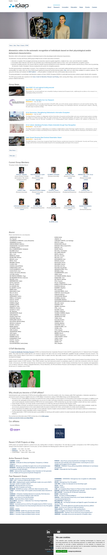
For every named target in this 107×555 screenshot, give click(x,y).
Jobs (14, 45)
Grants (22, 45)
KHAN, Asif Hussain (69, 190)
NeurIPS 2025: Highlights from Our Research (40, 100)
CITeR (26, 45)
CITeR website (45, 416)
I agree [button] (58, 551)
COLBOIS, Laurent (53, 190)
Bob (65, 70)
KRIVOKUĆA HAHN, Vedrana (37, 190)
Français (16, 1)
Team (18, 45)
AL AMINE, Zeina (53, 221)
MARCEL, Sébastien (21, 174)
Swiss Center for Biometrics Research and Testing (46, 76)
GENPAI (14, 449)
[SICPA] (60, 433)
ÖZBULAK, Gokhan (69, 206)
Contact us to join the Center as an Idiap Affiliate (21, 418)
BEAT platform (32, 72)
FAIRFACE (15, 450)
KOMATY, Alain (21, 190)
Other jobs (12, 155)
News (10, 45)
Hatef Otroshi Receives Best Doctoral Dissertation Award (43, 137)
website (22, 181)
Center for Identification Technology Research (22, 352)
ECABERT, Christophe (53, 174)
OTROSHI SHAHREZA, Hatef (21, 206)
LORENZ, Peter (85, 190)
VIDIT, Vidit (53, 206)
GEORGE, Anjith (69, 174)
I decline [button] (64, 551)
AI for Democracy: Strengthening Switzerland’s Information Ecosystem (48, 112)
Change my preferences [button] (74, 551)
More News (12, 150)
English (11, 1)
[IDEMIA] (15, 429)
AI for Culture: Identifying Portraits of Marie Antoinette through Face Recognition (51, 125)
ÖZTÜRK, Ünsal (37, 206)
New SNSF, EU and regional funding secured (40, 87)
